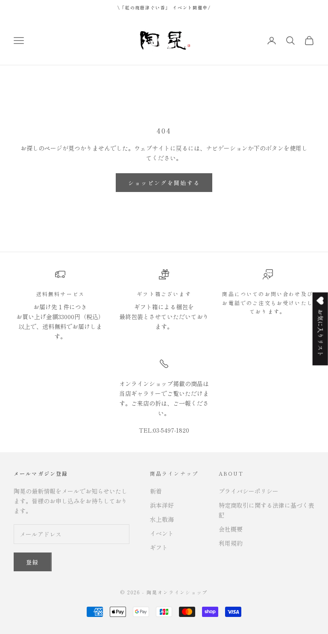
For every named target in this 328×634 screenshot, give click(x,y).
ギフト (159, 547)
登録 (32, 562)
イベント (162, 533)
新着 (156, 491)
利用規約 (231, 543)
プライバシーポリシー (248, 491)
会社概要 (231, 529)
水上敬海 (162, 519)
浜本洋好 (162, 505)
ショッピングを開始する (164, 183)
